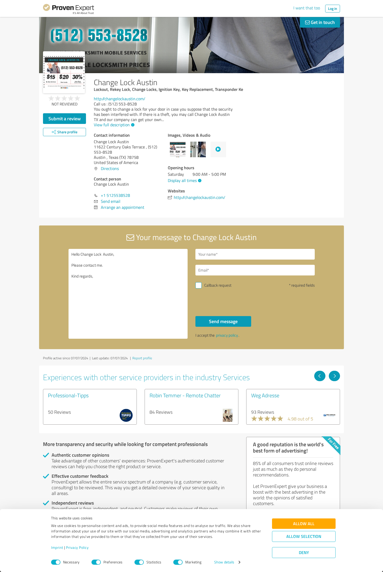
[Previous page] (319, 376)
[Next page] (334, 376)
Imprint (57, 547)
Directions (110, 168)
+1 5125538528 (115, 195)
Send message (223, 321)
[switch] (96, 562)
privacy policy (227, 335)
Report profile (142, 358)
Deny (304, 553)
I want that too (306, 8)
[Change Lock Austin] (64, 72)
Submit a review (64, 118)
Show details (224, 562)
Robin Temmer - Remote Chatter (185, 395)
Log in (332, 8)
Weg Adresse (265, 395)
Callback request (217, 285)
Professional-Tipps (68, 395)
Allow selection (303, 536)
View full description (112, 125)
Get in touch (322, 22)
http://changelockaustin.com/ (119, 99)
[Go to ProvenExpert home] (68, 10)
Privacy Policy (77, 547)
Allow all (303, 524)
